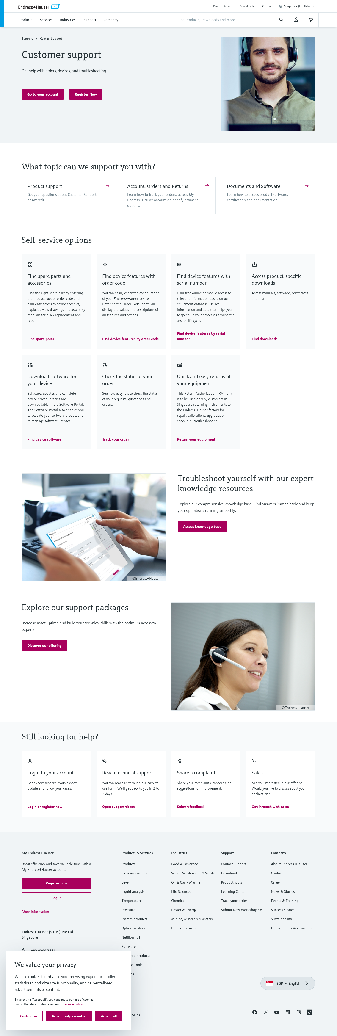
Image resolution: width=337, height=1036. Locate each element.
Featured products (136, 955)
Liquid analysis (133, 891)
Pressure (128, 909)
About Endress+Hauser (289, 864)
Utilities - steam (183, 928)
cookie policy (74, 1004)
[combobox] (299, 6)
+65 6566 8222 (43, 950)
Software (129, 946)
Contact (267, 6)
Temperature (132, 900)
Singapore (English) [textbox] (297, 6)
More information (35, 911)
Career (276, 882)
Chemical (178, 900)
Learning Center (233, 891)
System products (134, 919)
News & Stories (283, 891)
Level (126, 882)
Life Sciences (181, 891)
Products (128, 864)
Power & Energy (183, 909)
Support (27, 38)
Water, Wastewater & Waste (193, 873)
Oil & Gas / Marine (185, 882)
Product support (45, 186)
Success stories (283, 909)
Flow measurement (137, 873)
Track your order (234, 900)
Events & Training (284, 900)
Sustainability (281, 919)
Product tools (222, 6)
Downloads (246, 6)
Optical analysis (134, 928)
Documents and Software (253, 186)
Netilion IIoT (131, 937)
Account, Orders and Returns (157, 186)
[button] (43, 94)
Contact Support (233, 864)
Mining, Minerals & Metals (192, 919)
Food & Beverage (184, 864)
